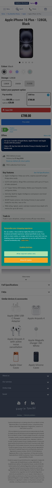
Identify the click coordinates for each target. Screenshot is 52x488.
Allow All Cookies (26, 260)
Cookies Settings (26, 247)
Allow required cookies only (26, 253)
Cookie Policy (25, 240)
